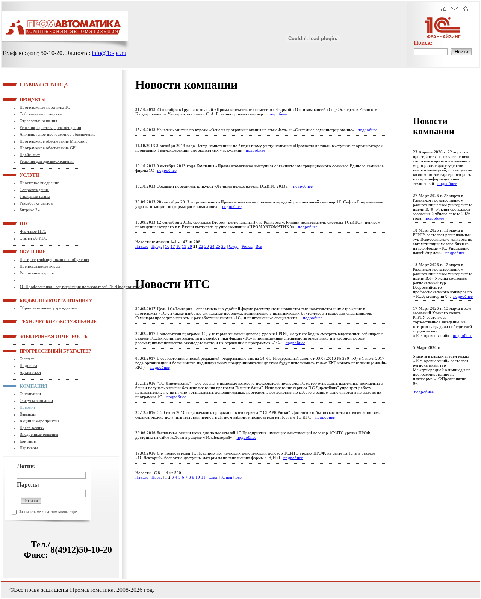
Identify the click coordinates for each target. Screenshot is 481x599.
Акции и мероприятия (39, 421)
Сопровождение (34, 189)
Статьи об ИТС (33, 238)
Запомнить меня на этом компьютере (48, 512)
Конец (247, 246)
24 (212, 246)
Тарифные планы (35, 196)
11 (203, 477)
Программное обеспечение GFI (48, 148)
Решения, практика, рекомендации (50, 127)
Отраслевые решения (38, 120)
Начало (141, 246)
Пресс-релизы (32, 427)
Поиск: (423, 42)
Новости (27, 407)
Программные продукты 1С (45, 107)
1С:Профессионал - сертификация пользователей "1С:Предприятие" (81, 286)
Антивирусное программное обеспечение (57, 134)
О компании (30, 393)
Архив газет (30, 372)
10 (197, 477)
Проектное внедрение (39, 182)
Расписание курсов (37, 273)
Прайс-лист (30, 154)
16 (167, 246)
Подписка (28, 365)
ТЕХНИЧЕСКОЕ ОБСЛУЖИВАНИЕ (29, 321)
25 (218, 246)
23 (206, 246)
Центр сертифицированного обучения (54, 259)
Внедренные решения (39, 434)
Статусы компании (36, 400)
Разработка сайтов (36, 203)
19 (184, 246)
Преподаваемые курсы (40, 266)
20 (190, 246)
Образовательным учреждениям (48, 308)
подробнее (277, 114)
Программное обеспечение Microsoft (53, 141)
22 (201, 246)
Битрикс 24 (30, 210)
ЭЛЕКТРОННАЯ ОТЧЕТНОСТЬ (29, 336)
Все (259, 246)
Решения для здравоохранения (47, 161)
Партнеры (29, 448)
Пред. (156, 246)
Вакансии (28, 414)
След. (234, 246)
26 (223, 246)
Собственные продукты (41, 114)
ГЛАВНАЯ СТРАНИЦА (29, 84)
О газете (27, 358)
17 (173, 246)
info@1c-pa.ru (109, 53)
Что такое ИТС (33, 231)
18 (178, 246)
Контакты (28, 441)
